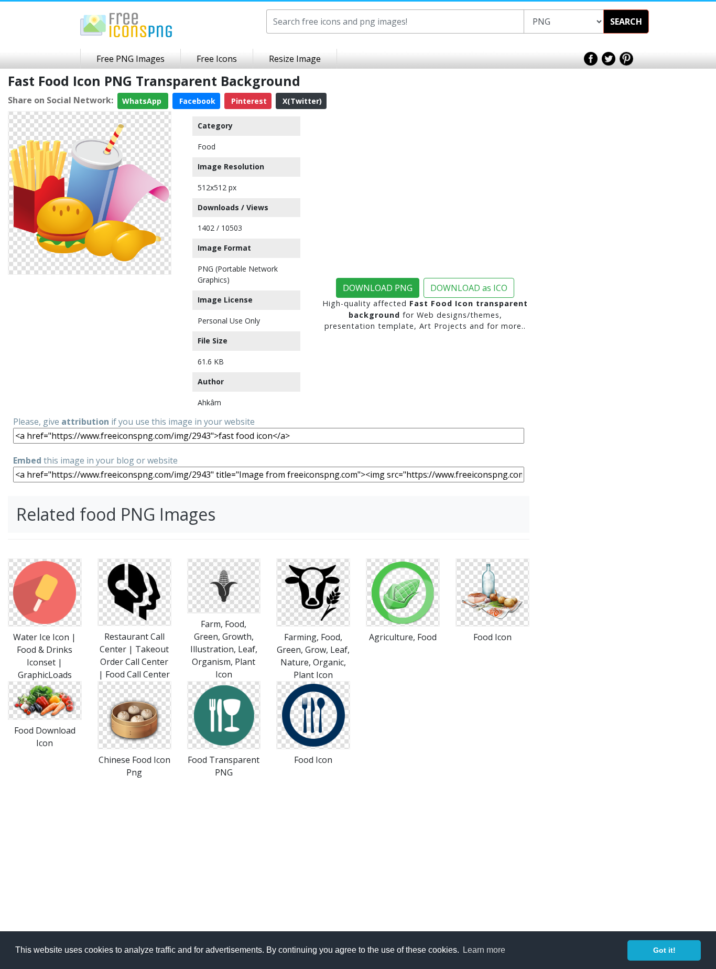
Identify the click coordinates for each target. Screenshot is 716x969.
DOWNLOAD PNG (378, 288)
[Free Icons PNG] (126, 24)
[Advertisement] (89, 344)
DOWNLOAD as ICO (468, 288)
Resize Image (295, 58)
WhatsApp (143, 101)
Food (206, 147)
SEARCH (626, 21)
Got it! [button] (664, 950)
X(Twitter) (301, 101)
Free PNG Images (130, 58)
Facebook (196, 101)
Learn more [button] (484, 949)
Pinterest (248, 101)
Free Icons (217, 58)
